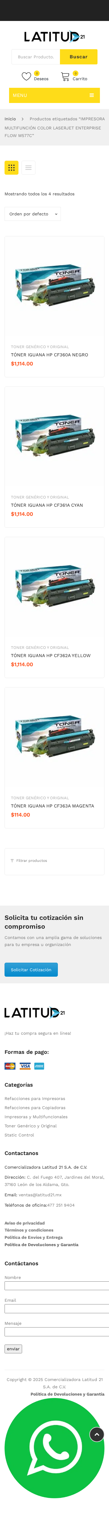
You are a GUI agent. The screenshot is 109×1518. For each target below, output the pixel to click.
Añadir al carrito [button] (32, 374)
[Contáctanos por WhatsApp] (54, 1447)
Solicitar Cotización (31, 969)
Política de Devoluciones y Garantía (41, 1244)
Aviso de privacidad (25, 1223)
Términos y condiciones (29, 1230)
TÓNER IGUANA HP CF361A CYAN (47, 505)
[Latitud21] (54, 36)
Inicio (10, 118)
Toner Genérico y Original (40, 346)
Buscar (79, 57)
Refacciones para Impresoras (35, 1098)
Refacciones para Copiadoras (35, 1107)
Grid (11, 168)
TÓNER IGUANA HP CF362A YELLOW (51, 655)
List (28, 168)
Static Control (19, 1135)
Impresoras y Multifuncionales (36, 1116)
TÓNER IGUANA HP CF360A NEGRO (49, 355)
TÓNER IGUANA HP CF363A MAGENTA (52, 806)
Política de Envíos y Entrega (34, 1237)
